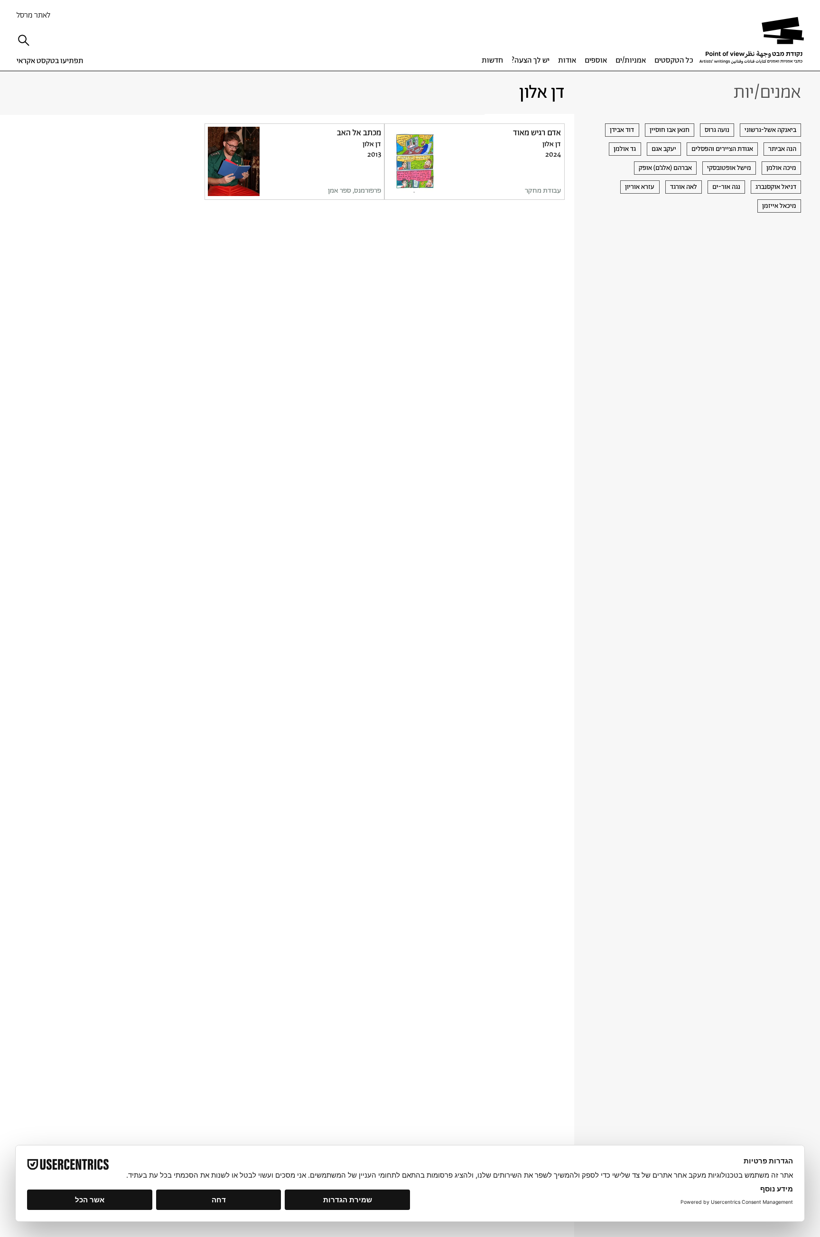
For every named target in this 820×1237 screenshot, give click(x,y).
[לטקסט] (474, 161)
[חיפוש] (26, 40)
